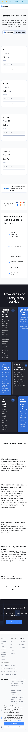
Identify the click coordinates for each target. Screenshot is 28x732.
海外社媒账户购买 (15, 685)
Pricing (3, 659)
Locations (12, 653)
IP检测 (12, 681)
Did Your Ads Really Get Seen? (9, 668)
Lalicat (12, 704)
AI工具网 (19, 690)
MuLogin (21, 701)
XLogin (12, 699)
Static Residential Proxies (4, 648)
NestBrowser (14, 697)
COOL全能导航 (14, 683)
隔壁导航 (22, 697)
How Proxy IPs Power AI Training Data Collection (13, 674)
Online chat (22, 641)
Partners (12, 650)
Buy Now (14, 69)
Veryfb (22, 683)
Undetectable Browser (16, 694)
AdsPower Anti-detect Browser (18, 679)
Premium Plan (21, 32)
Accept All (14, 723)
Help (11, 644)
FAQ (11, 647)
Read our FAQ (14, 589)
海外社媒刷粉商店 (20, 681)
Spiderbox (23, 688)
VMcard (13, 690)
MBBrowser (13, 701)
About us (21, 644)
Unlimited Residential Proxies (4, 654)
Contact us (22, 647)
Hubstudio (13, 692)
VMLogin (18, 704)
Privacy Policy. (17, 720)
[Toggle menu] (26, 6)
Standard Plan (9, 32)
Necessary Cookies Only (14, 727)
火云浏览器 (19, 699)
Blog (11, 641)
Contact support (14, 622)
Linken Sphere (14, 688)
